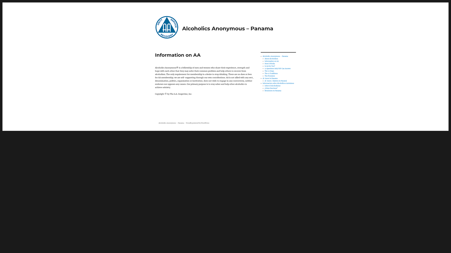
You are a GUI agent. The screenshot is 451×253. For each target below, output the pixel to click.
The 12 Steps (269, 71)
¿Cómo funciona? (271, 88)
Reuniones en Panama (273, 91)
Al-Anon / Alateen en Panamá (276, 81)
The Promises (270, 76)
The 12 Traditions (271, 73)
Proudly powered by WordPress (197, 123)
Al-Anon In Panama (270, 78)
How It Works (270, 64)
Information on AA (272, 61)
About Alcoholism (271, 59)
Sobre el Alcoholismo (272, 86)
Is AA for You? (270, 66)
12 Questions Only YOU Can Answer (278, 69)
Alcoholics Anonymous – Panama (227, 28)
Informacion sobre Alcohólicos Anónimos (278, 83)
